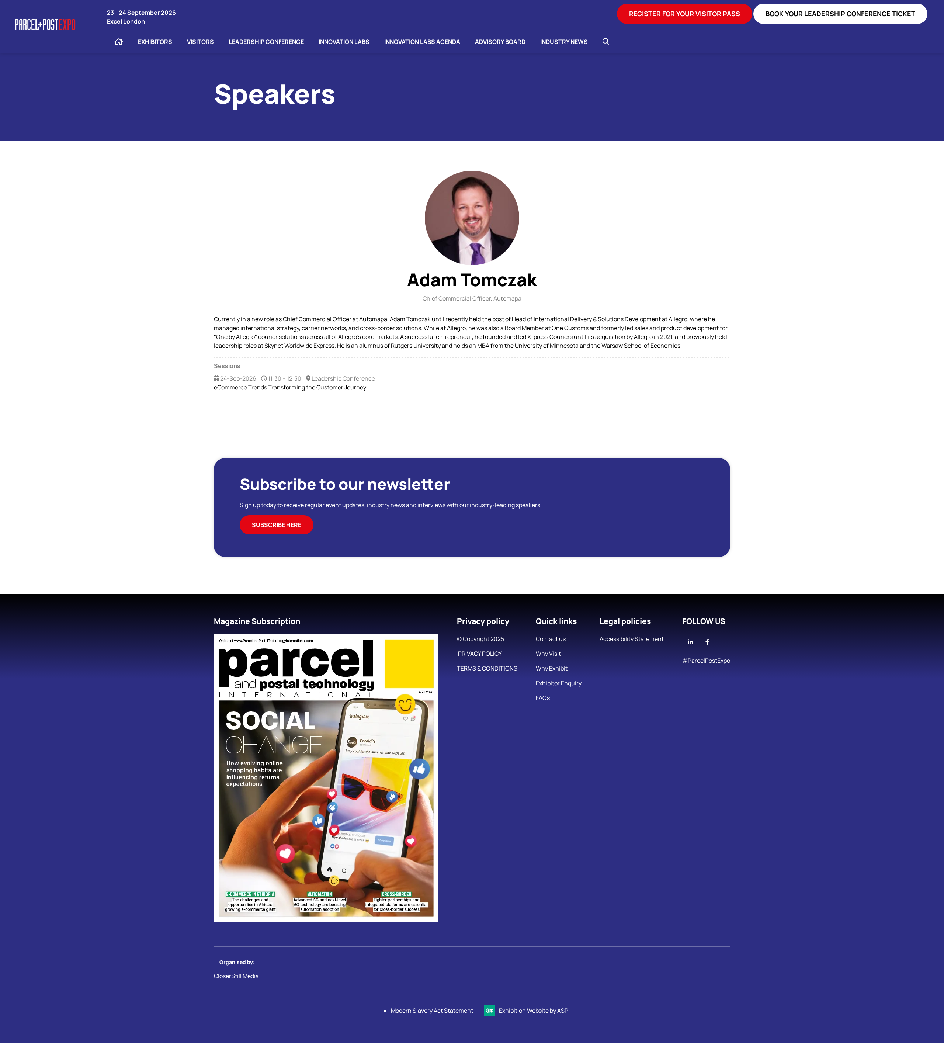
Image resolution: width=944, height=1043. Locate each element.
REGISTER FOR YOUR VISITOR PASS (684, 13)
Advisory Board (500, 42)
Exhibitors (155, 42)
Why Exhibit (552, 668)
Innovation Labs (344, 42)
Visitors (200, 42)
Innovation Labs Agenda (422, 42)
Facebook (707, 642)
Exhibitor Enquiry (559, 683)
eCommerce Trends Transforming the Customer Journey (290, 387)
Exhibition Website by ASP (533, 1010)
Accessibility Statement (632, 639)
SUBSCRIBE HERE (276, 525)
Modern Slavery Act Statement (432, 1010)
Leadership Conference (266, 42)
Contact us (551, 639)
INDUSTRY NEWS (564, 42)
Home (119, 41)
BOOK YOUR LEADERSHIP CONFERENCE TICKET (840, 13)
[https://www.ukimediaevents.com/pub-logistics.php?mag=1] (326, 920)
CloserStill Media (237, 976)
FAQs (543, 698)
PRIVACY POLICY (480, 653)
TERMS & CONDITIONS (487, 668)
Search (606, 41)
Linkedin (690, 642)
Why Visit (548, 653)
